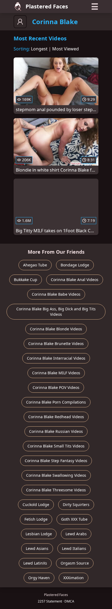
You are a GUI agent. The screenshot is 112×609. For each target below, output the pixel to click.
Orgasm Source (75, 563)
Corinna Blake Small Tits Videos (56, 446)
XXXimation (73, 577)
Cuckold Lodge (36, 504)
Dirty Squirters (76, 504)
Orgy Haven (39, 577)
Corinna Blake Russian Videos (56, 431)
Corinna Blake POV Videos (56, 387)
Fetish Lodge (36, 519)
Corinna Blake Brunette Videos (56, 343)
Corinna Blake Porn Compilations (56, 402)
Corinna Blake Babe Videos (56, 294)
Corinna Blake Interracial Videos (56, 358)
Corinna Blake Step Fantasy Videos (56, 460)
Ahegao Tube (35, 265)
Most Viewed (65, 49)
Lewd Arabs (76, 533)
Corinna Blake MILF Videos (56, 372)
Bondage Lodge (75, 265)
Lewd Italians (74, 548)
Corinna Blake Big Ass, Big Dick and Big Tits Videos (56, 311)
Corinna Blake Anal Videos (74, 279)
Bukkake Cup (25, 279)
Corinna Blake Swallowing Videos (56, 475)
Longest (39, 49)
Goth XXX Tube (74, 519)
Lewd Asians (37, 548)
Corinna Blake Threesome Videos (56, 489)
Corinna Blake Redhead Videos (56, 416)
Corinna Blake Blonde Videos (56, 328)
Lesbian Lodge (39, 533)
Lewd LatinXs (35, 563)
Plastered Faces (47, 6)
